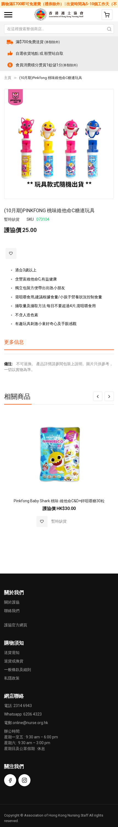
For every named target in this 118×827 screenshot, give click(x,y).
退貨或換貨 (13, 661)
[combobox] (59, 29)
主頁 (7, 78)
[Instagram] (24, 780)
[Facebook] (10, 780)
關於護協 (11, 602)
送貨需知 (11, 652)
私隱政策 (11, 678)
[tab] (59, 344)
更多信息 (14, 342)
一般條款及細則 (17, 669)
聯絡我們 (11, 610)
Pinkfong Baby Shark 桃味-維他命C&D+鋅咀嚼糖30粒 (59, 501)
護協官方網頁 (15, 625)
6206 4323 (32, 714)
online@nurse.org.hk (30, 722)
